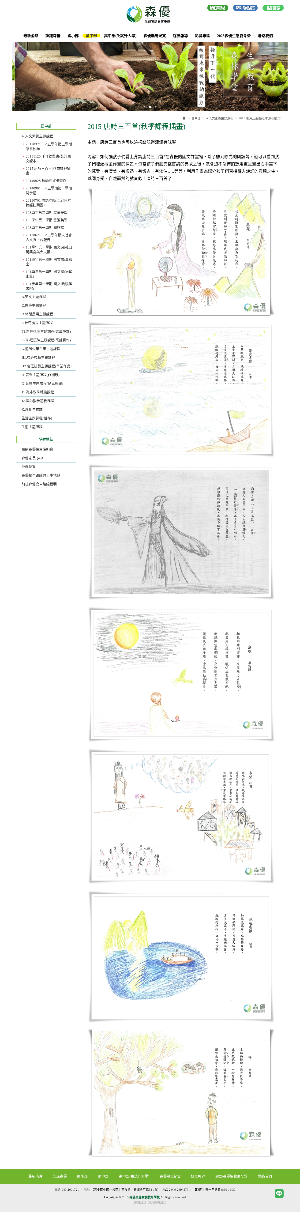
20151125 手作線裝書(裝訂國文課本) (48, 158)
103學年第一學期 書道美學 (47, 220)
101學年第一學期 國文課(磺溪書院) (49, 286)
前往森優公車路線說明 (39, 484)
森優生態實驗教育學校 (150, 14)
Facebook (245, 8)
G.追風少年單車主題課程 (41, 349)
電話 (57, 1189)
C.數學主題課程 (34, 305)
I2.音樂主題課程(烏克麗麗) (42, 383)
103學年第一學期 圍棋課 (45, 228)
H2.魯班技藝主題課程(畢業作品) (46, 366)
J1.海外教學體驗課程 (38, 392)
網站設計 (140, 1202)
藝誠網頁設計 (157, 1202)
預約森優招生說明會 (37, 449)
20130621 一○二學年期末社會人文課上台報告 (49, 237)
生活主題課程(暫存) (37, 418)
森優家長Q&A (33, 458)
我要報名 (218, 8)
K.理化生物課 (32, 409)
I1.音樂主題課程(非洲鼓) (41, 375)
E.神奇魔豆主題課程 (37, 323)
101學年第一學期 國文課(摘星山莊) (49, 274)
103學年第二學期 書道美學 (47, 213)
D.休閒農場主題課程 (37, 314)
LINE (273, 8)
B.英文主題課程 (34, 297)
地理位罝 (29, 467)
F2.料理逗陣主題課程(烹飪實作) (46, 340)
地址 (87, 1189)
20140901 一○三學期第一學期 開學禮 (49, 190)
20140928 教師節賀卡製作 (46, 181)
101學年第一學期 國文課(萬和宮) (49, 262)
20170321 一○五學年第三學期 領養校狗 (49, 146)
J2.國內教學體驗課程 (38, 401)
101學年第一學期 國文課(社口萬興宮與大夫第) (49, 249)
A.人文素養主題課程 (37, 136)
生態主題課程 (32, 427)
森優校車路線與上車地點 (41, 475)
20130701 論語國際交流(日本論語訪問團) (48, 203)
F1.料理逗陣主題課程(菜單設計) (46, 331)
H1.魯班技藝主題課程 (38, 357)
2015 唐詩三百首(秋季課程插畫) (48, 171)
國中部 (196, 118)
